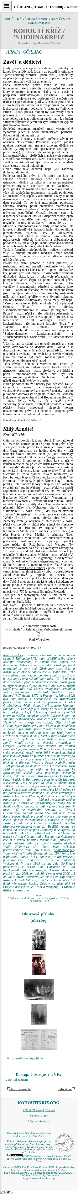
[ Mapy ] (45, 1115)
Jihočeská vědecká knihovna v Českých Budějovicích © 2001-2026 (29, 1135)
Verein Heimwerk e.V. (20, 846)
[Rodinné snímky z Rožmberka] (39, 989)
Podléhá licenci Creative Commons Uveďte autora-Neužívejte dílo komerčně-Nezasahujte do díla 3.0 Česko (39, 1159)
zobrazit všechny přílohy (27, 1058)
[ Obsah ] (33, 1115)
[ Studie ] (50, 1110)
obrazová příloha (20, 1089)
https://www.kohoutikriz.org (39, 1178)
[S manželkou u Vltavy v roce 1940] (39, 939)
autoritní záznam (17, 1079)
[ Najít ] (32, 1121)
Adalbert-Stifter (64, 850)
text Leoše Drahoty (32, 568)
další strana (65, 1089)
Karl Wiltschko (13, 655)
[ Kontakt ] (44, 1121)
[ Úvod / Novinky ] (33, 1110)
